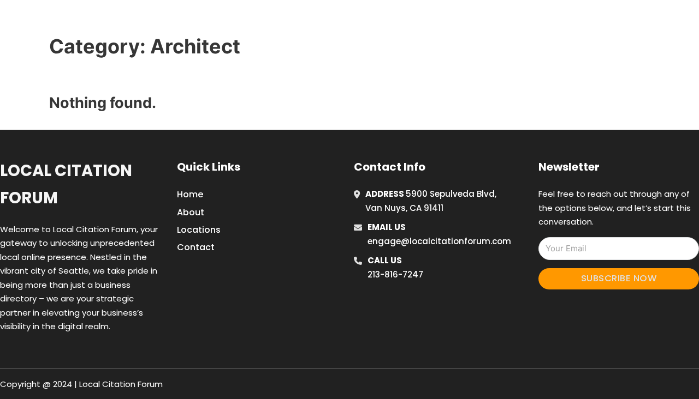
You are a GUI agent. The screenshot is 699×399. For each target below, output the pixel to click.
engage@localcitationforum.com (439, 241)
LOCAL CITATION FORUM (150, 21)
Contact (196, 247)
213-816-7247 (395, 274)
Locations (542, 21)
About (190, 212)
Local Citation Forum (66, 184)
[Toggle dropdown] (616, 21)
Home (493, 21)
